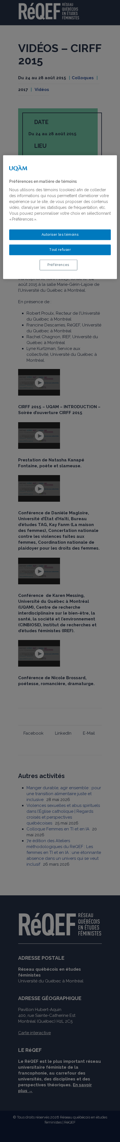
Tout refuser (60, 250)
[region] (60, 217)
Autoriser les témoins (60, 235)
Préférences (58, 265)
